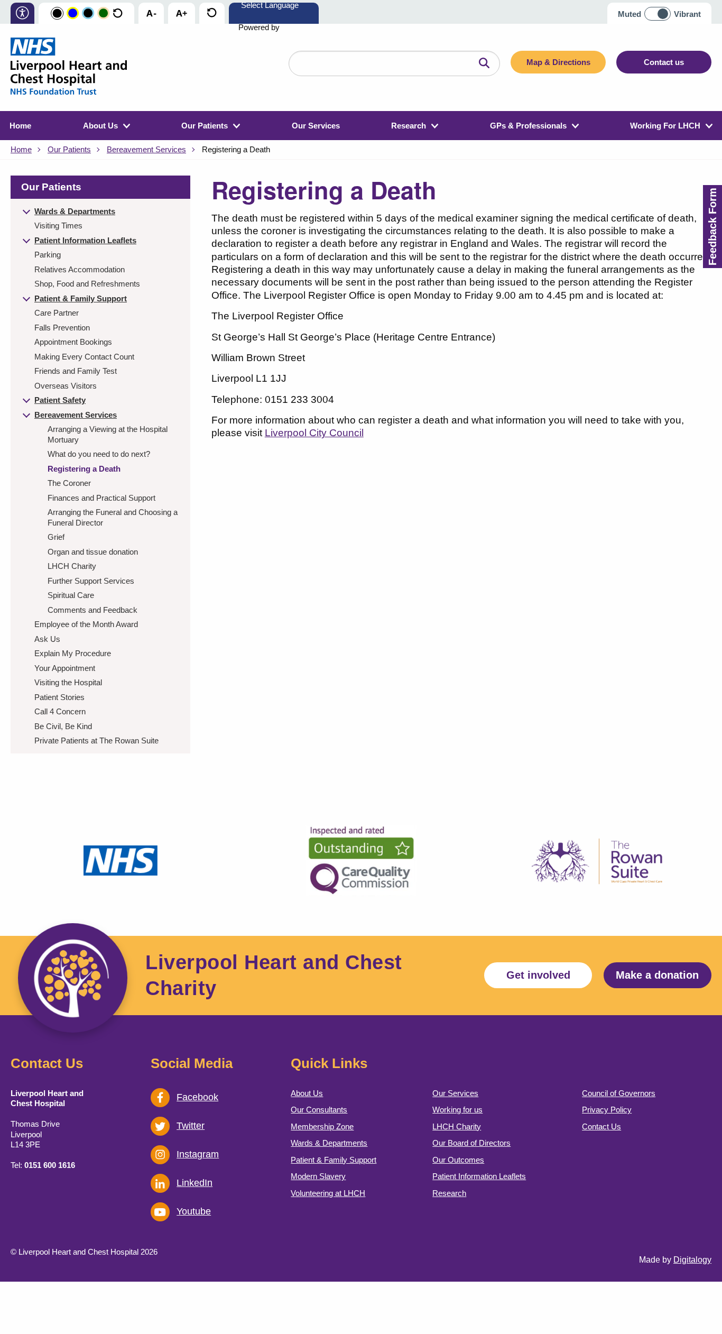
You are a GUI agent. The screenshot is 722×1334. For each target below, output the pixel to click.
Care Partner (56, 312)
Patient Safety (60, 399)
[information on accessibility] (22, 14)
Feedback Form (712, 226)
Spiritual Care (71, 595)
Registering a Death (84, 468)
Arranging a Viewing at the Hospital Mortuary (108, 434)
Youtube (194, 1211)
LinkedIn (194, 1182)
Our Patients (204, 125)
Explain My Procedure (72, 653)
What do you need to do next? (99, 453)
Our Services (316, 125)
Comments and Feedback (92, 609)
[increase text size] (181, 13)
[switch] (661, 9)
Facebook (197, 1097)
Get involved (538, 975)
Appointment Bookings (73, 341)
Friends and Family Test (75, 370)
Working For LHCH (665, 125)
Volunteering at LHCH (328, 1193)
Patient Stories (59, 697)
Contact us (664, 62)
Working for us (457, 1109)
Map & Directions (558, 62)
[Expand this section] (26, 210)
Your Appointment (64, 668)
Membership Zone (322, 1126)
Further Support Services (91, 580)
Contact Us (601, 1126)
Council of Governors (618, 1093)
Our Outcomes (458, 1159)
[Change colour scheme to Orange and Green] (103, 13)
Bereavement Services (146, 149)
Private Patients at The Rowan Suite (96, 740)
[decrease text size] (151, 13)
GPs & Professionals (528, 125)
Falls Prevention (62, 327)
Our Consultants (319, 1109)
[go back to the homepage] (69, 67)
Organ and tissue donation (93, 551)
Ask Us (47, 638)
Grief (56, 536)
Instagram (198, 1154)
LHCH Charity (72, 566)
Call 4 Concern (60, 711)
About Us (100, 125)
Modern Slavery (318, 1176)
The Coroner (69, 483)
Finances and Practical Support (101, 497)
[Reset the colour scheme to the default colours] (118, 13)
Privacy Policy (607, 1109)
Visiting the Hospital (68, 682)
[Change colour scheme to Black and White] (57, 14)
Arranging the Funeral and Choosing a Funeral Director (113, 517)
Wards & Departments (74, 211)
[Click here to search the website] (484, 63)
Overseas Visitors (65, 385)
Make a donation (657, 975)
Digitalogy (692, 1259)
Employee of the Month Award (86, 624)
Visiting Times (58, 225)
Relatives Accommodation (79, 269)
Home (20, 125)
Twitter (191, 1125)
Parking (47, 254)
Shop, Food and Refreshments (87, 283)
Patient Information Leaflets (85, 240)
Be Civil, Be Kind (63, 726)
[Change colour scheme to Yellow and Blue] (72, 13)
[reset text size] (211, 14)
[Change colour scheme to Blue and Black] (88, 13)
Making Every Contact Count (84, 356)
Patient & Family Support (80, 298)
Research (408, 125)
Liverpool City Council (314, 432)
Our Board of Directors (471, 1142)
